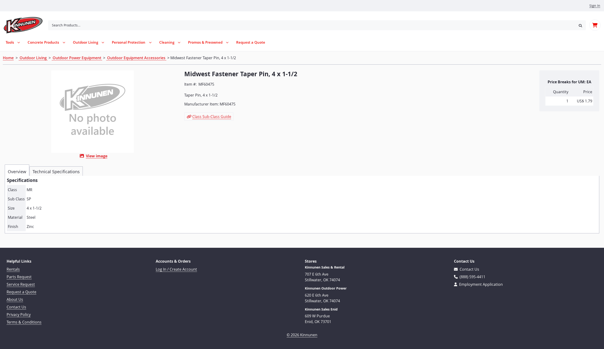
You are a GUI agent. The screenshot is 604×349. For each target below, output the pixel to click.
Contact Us (16, 307)
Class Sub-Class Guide (211, 116)
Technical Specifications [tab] (56, 171)
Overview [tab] (17, 171)
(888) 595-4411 (472, 276)
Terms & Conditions (24, 322)
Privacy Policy (19, 314)
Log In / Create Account (176, 269)
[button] (580, 25)
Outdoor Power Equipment (77, 57)
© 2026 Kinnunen (302, 334)
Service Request (21, 284)
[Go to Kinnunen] (26, 25)
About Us (15, 299)
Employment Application (480, 284)
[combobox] (311, 25)
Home (8, 57)
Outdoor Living (33, 57)
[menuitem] (250, 42)
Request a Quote (21, 291)
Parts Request (19, 276)
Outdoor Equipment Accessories (136, 57)
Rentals (13, 269)
